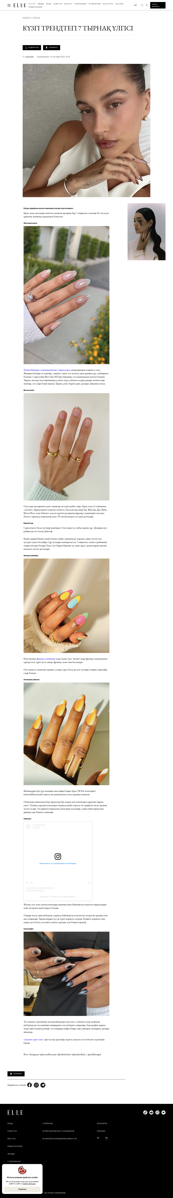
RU (106, 1138)
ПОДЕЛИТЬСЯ (33, 47)
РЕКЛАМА (101, 1131)
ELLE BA (32, 4)
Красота (68, 4)
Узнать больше (28, 1184)
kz (135, 5)
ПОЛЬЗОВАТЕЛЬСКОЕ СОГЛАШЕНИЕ (58, 1131)
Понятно (22, 1189)
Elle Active (108, 4)
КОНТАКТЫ (102, 1123)
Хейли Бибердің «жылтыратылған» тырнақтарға (47, 369)
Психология (95, 4)
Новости (58, 4)
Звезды (41, 4)
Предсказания (35, 7)
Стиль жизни (80, 4)
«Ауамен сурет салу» (34, 1039)
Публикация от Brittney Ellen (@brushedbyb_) (57, 897)
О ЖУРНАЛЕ (47, 1123)
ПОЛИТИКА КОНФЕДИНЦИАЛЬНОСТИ (59, 1138)
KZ (98, 1138)
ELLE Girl (119, 4)
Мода (48, 4)
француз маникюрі (46, 658)
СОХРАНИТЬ (53, 47)
